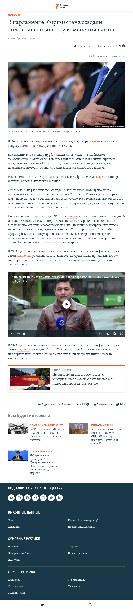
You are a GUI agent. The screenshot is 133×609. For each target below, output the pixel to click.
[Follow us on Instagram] (19, 497)
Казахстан (14, 579)
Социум (73, 546)
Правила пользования (81, 527)
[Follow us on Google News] (51, 497)
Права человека (78, 553)
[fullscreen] (121, 333)
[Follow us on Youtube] (11, 497)
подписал (23, 256)
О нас (11, 520)
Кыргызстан (15, 586)
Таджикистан (16, 593)
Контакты (14, 527)
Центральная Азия (101, 425)
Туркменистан (77, 579)
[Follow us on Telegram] (35, 497)
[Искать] (90, 604)
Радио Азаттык (24, 281)
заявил (72, 216)
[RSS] (59, 497)
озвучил (101, 177)
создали (95, 141)
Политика (14, 559)
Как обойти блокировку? (83, 520)
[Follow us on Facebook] (27, 497)
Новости (14, 15)
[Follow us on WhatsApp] (43, 497)
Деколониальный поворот (46, 425)
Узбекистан (75, 586)
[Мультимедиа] (42, 604)
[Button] (82, 46)
